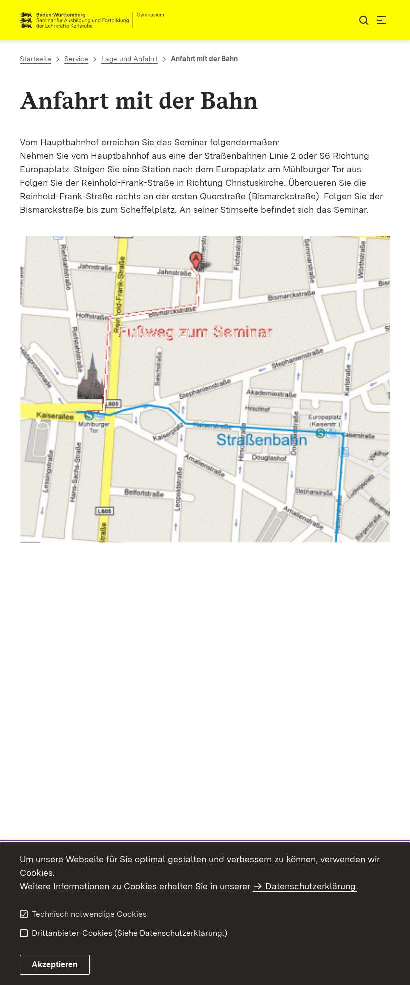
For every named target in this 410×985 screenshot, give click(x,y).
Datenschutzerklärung (311, 886)
